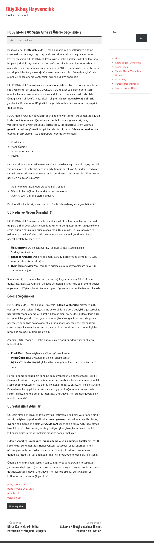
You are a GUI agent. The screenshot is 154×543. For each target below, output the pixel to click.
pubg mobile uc (16, 484)
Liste (117, 58)
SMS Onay (120, 79)
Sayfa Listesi (121, 66)
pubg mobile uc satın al (20, 488)
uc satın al (13, 493)
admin (28, 40)
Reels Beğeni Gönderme (128, 62)
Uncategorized (16, 506)
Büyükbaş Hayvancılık (30, 9)
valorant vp (14, 497)
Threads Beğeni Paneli (127, 83)
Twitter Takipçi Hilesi (126, 87)
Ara (114, 31)
